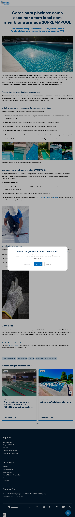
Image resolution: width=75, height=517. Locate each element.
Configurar (27, 264)
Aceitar (48, 264)
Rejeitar (38, 264)
